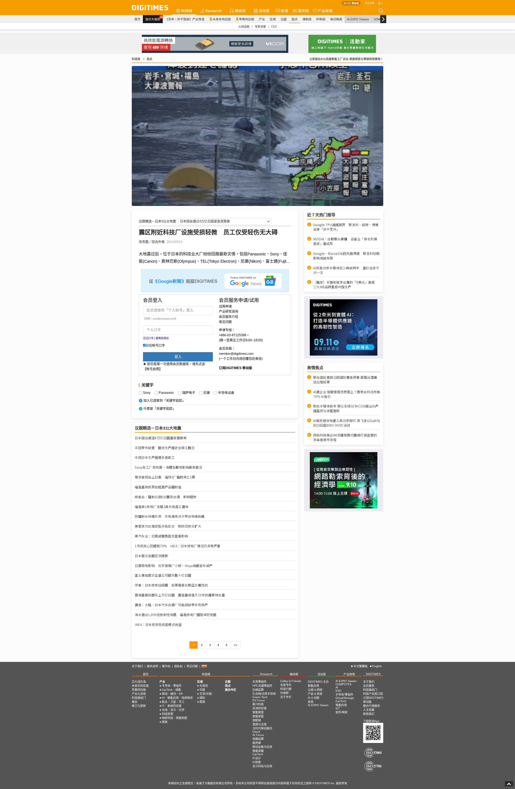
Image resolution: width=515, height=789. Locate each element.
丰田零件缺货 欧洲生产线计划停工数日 (165, 447)
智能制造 (258, 712)
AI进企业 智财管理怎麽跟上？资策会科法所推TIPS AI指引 (346, 394)
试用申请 (225, 306)
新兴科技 (258, 704)
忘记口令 (148, 338)
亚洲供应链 (259, 708)
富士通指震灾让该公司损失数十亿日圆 (163, 575)
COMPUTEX (343, 684)
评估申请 (369, 3)
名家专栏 (285, 684)
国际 (202, 697)
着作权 (166, 666)
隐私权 (178, 666)
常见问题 (225, 322)
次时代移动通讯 (262, 728)
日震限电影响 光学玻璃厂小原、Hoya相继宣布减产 (174, 565)
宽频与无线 (259, 724)
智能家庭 (258, 716)
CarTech (257, 754)
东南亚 (204, 685)
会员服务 (368, 685)
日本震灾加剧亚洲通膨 (151, 555)
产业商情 (325, 10)
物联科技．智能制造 (174, 717)
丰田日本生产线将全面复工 (155, 457)
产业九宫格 (139, 693)
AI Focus (258, 735)
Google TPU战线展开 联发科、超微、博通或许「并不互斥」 (346, 227)
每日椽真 (336, 19)
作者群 (284, 692)
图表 (165, 721)
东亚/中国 (206, 693)
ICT (338, 708)
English (377, 666)
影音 (283, 10)
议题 (284, 19)
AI (337, 687)
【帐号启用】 (152, 369)
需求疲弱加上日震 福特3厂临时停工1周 (165, 477)
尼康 (206, 392)
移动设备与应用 (262, 746)
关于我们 (137, 666)
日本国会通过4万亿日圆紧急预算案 (160, 438)
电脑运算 (258, 738)
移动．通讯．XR (172, 693)
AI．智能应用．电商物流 (177, 697)
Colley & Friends (290, 681)
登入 (380, 3)
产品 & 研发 (315, 693)
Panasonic (166, 392)
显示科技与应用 (262, 766)
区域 (273, 19)
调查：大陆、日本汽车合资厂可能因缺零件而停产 (171, 605)
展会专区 (230, 689)
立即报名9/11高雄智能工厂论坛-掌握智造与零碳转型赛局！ (346, 59)
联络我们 (368, 713)
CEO (274, 26)
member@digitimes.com (236, 353)
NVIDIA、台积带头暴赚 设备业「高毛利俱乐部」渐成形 (345, 241)
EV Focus (258, 700)
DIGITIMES (373, 674)
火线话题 (243, 26)
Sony (146, 392)
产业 (262, 19)
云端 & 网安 (315, 689)
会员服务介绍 (228, 316)
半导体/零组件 (344, 694)
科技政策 (167, 713)
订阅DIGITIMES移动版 (373, 699)
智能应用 (313, 685)
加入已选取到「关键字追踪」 (164, 400)
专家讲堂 (260, 26)
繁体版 (347, 3)
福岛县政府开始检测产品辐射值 (158, 487)
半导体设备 (226, 392)
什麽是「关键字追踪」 (159, 408)
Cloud (256, 731)
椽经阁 (240, 10)
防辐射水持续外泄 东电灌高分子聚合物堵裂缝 (170, 516)
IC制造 (256, 762)
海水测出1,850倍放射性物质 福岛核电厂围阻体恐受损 (175, 614)
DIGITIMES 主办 (318, 681)
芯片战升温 (139, 681)
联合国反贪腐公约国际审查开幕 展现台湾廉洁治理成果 (345, 379)
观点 (294, 19)
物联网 (256, 720)
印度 (202, 689)
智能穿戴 (258, 750)
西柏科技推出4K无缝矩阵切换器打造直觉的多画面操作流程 (345, 437)
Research (213, 10)
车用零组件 (259, 681)
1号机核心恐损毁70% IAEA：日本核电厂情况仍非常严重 (177, 546)
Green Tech (259, 697)
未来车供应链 (222, 19)
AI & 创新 (313, 697)
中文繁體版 (360, 666)
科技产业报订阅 (373, 693)
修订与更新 (139, 705)
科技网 (186, 10)
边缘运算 (258, 689)
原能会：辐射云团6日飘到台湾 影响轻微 (166, 497)
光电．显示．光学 (173, 709)
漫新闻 (306, 19)
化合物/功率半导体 (264, 693)
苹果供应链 (246, 19)
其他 (310, 701)
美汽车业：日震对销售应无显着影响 (161, 536)
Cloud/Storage (345, 698)
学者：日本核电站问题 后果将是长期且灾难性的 (171, 585)
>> (235, 645)
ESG (338, 690)
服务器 (256, 742)
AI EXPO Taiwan (358, 19)
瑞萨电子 (188, 392)
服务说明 (152, 666)
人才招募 (368, 709)
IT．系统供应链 (171, 705)
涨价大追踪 (154, 18)
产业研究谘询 (228, 311)
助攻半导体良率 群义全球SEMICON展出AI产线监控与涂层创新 (346, 408)
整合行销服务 (371, 705)
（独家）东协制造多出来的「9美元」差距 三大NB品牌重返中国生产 (345, 284)
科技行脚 (285, 688)
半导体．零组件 (172, 685)
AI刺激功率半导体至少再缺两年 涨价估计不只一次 (346, 270)
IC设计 (256, 758)
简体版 (355, 3)
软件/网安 (342, 712)
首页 (137, 19)
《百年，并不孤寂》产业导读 (184, 19)
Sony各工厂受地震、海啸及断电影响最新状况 (168, 467)
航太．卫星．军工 (173, 701)
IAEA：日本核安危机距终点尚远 (158, 624)
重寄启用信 (162, 338)
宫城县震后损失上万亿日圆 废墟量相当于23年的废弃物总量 (180, 595)
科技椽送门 (139, 697)
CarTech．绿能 (171, 689)
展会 (134, 701)
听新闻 (320, 19)
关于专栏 (285, 696)
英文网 (303, 10)
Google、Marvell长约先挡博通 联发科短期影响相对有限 (346, 255)
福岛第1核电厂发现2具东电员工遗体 (161, 506)
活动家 (264, 10)
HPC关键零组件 (262, 685)
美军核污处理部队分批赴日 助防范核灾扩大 (168, 526)
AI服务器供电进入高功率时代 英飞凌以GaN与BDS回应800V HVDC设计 (346, 423)
